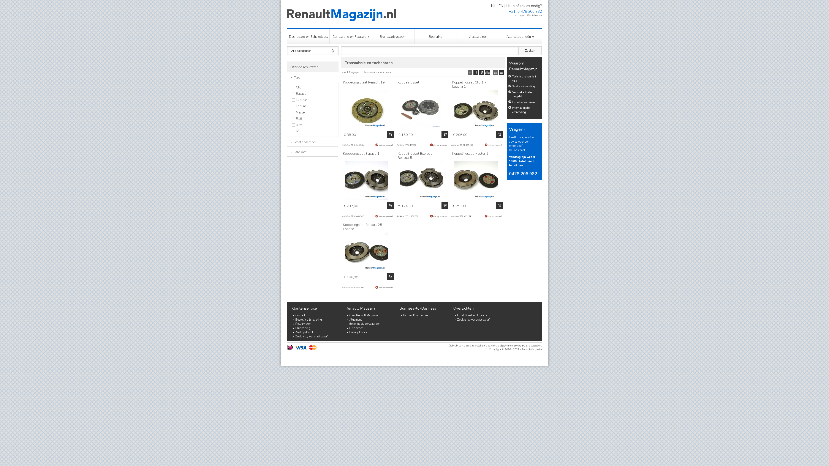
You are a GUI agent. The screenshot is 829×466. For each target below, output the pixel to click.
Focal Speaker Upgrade (472, 315)
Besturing (436, 37)
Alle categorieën (519, 37)
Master (301, 112)
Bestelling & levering (308, 320)
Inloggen (519, 15)
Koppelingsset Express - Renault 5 (416, 155)
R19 (299, 118)
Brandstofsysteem (393, 37)
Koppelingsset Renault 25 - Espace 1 (363, 226)
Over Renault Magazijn (363, 315)
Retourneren (303, 324)
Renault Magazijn (350, 72)
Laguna (301, 106)
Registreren (534, 15)
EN (500, 5)
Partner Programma (415, 315)
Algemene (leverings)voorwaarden (364, 322)
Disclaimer (356, 328)
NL (493, 5)
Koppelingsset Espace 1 (361, 153)
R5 (298, 131)
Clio (299, 87)
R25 (299, 125)
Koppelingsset (408, 82)
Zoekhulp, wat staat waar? (311, 336)
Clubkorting (302, 328)
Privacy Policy (358, 332)
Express (301, 100)
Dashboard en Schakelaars (308, 37)
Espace (301, 93)
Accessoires (478, 37)
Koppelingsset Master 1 (470, 153)
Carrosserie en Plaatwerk (350, 37)
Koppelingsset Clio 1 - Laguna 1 (469, 84)
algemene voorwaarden (514, 345)
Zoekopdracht (304, 332)
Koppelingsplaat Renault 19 (364, 82)
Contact (300, 315)
